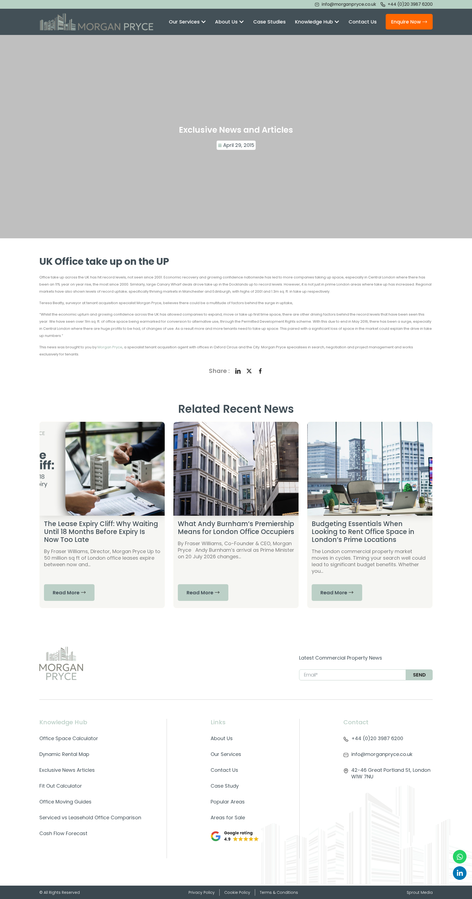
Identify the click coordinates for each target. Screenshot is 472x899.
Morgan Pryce (110, 347)
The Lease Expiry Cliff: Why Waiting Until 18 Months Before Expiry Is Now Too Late (101, 531)
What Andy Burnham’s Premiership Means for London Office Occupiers (236, 527)
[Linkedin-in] (460, 873)
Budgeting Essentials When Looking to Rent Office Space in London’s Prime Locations (363, 531)
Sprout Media (420, 892)
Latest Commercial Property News (340, 658)
